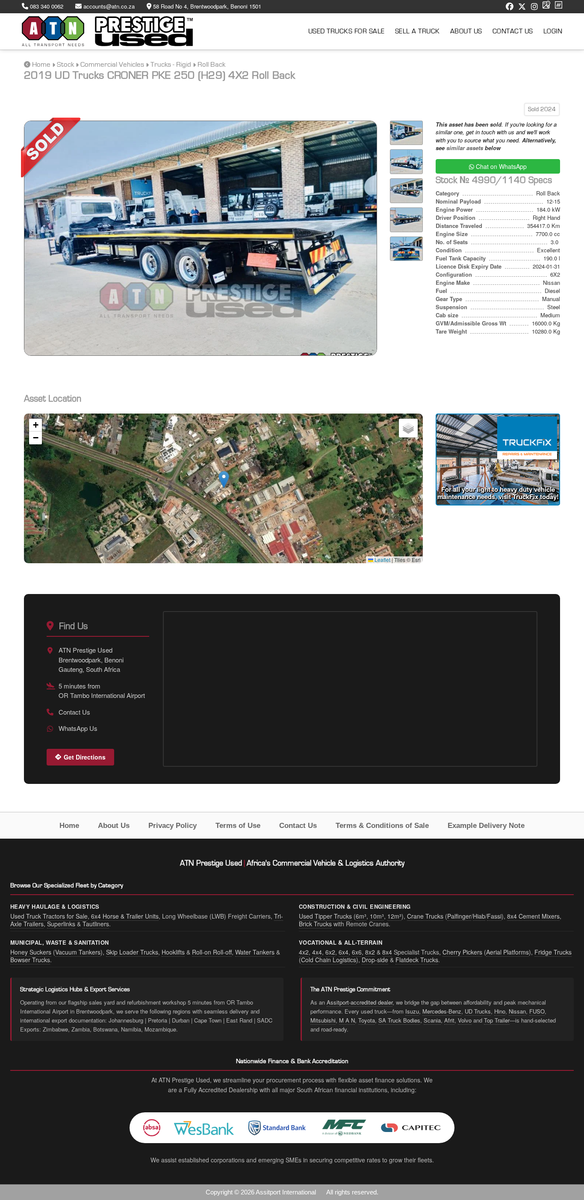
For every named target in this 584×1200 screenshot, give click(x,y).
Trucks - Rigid (170, 64)
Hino (499, 1011)
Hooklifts (173, 952)
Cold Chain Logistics (328, 959)
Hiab (479, 916)
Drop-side (375, 959)
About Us (466, 31)
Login (553, 31)
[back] (27, 64)
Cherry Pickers (462, 952)
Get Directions (85, 757)
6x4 (343, 952)
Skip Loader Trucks (132, 952)
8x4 (387, 952)
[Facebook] (509, 6)
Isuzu (412, 1011)
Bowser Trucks (30, 959)
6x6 (357, 952)
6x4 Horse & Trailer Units (125, 916)
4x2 (304, 952)
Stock (65, 64)
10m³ (377, 916)
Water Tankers (254, 952)
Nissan (517, 1011)
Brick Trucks (315, 923)
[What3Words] (558, 6)
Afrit (449, 1020)
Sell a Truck (417, 31)
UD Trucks (478, 1011)
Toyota (366, 1020)
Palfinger (459, 916)
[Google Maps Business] (546, 6)
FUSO (537, 1011)
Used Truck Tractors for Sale (49, 916)
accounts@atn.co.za (108, 6)
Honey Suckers (30, 952)
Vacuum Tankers (77, 952)
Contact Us (513, 31)
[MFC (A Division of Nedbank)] (344, 1127)
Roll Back (211, 64)
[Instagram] (534, 6)
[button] (223, 479)
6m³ (361, 916)
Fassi (494, 916)
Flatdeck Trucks (416, 959)
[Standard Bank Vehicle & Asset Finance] (277, 1127)
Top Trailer (497, 1020)
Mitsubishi (323, 1020)
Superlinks (61, 923)
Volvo (465, 1020)
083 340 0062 (45, 6)
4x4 (317, 952)
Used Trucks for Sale (346, 31)
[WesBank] (204, 1127)
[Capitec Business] (411, 1127)
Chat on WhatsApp (500, 166)
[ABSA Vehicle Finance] (151, 1127)
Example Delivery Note (486, 825)
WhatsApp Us (78, 728)
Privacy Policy (172, 825)
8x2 (370, 952)
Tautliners (96, 923)
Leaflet (381, 559)
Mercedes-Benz (441, 1011)
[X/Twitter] (522, 6)
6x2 (330, 952)
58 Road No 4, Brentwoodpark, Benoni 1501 (206, 6)
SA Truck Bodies (399, 1020)
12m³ (394, 916)
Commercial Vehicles (112, 64)
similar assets (464, 148)
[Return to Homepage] (107, 31)
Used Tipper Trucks (325, 916)
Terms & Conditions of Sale (382, 825)
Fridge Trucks (553, 952)
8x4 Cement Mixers (533, 916)
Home (41, 64)
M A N (347, 1020)
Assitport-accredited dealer (359, 1002)
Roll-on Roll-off (212, 952)
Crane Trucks (425, 916)
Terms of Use (237, 825)
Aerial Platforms (507, 952)
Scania (432, 1020)
